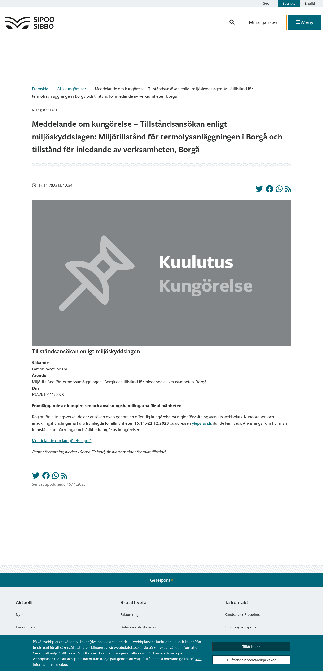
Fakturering (129, 614)
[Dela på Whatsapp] (279, 190)
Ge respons (160, 580)
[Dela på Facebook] (269, 190)
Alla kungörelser (71, 89)
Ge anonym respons (240, 627)
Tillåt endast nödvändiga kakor (251, 660)
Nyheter (22, 614)
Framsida (40, 89)
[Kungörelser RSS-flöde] (288, 190)
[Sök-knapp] (232, 22)
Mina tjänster (264, 22)
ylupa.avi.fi (201, 423)
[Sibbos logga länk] (29, 27)
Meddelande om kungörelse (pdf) (61, 440)
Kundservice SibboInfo (242, 614)
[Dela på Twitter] (259, 190)
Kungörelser (25, 627)
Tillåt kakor (251, 646)
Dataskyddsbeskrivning (138, 627)
